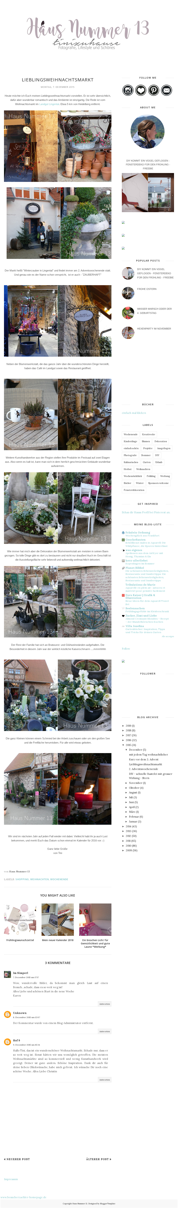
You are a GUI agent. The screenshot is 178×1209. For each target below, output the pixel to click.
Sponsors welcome (158, 483)
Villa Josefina (135, 626)
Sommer (146, 455)
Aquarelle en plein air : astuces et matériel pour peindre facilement (145, 589)
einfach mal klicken (134, 413)
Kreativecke (148, 434)
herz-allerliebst (137, 560)
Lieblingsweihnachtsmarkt (145, 764)
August (133, 792)
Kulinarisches (131, 462)
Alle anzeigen (168, 636)
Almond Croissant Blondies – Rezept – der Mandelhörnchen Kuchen (147, 620)
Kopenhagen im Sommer (140, 563)
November (135, 783)
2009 (129, 850)
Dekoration (161, 441)
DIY (157, 455)
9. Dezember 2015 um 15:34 (26, 1044)
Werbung (165, 476)
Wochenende (59, 879)
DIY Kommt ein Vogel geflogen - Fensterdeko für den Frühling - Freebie (148, 164)
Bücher (127, 483)
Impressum (11, 1179)
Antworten (104, 1004)
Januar (133, 821)
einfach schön (131, 448)
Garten (147, 462)
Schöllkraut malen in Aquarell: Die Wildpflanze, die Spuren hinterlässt (147, 544)
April (132, 807)
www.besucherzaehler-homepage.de (23, 1197)
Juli (131, 797)
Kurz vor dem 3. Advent (144, 759)
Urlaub (158, 462)
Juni (131, 802)
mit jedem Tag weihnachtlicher (148, 754)
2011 (128, 840)
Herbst (128, 469)
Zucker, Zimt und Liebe (141, 615)
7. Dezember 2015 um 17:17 (26, 977)
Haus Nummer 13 (79, 1203)
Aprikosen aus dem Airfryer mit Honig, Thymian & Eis (144, 555)
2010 (128, 845)
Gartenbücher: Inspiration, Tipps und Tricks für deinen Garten (145, 631)
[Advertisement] (57, 1147)
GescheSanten (136, 539)
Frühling (151, 476)
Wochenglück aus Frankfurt (142, 535)
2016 (128, 740)
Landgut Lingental (49, 104)
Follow (126, 648)
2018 (128, 730)
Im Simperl (20, 973)
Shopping (22, 879)
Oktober (134, 787)
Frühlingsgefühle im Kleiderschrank (147, 611)
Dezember (135, 749)
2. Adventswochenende (143, 769)
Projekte (147, 448)
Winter (140, 483)
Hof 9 (16, 1040)
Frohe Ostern (146, 289)
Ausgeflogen (163, 448)
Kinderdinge (130, 441)
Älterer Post (97, 1159)
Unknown (20, 1013)
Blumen (146, 441)
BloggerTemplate (107, 1203)
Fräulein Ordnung (138, 532)
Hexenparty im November (154, 328)
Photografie (130, 455)
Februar (134, 816)
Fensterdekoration (134, 490)
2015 (128, 745)
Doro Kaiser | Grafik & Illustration (140, 596)
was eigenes (134, 550)
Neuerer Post (18, 1159)
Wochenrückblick (133, 476)
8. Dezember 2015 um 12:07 (26, 1017)
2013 (128, 831)
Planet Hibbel (135, 567)
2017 (128, 735)
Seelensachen (135, 608)
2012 (128, 836)
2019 (128, 725)
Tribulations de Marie (140, 584)
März (132, 811)
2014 (128, 826)
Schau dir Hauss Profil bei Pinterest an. (146, 512)
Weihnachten (39, 879)
